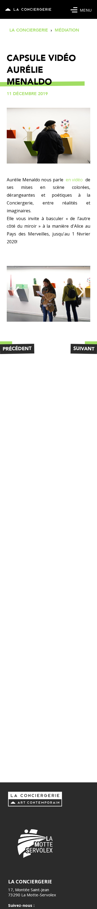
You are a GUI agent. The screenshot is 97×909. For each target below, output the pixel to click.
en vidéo (74, 180)
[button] (16, 292)
